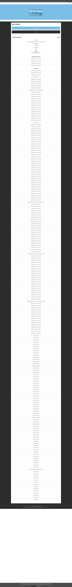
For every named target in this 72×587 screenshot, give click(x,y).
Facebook (70, 2)
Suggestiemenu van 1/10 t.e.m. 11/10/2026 (36, 63)
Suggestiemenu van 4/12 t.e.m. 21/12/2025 (36, 107)
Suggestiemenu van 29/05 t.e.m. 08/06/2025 (36, 135)
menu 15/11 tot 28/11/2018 (36, 430)
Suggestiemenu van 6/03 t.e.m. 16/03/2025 (36, 148)
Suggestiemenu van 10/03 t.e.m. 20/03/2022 (36, 296)
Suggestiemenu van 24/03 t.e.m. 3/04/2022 (36, 294)
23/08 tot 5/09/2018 (36, 441)
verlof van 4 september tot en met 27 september (36, 221)
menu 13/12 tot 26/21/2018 (36, 426)
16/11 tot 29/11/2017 (36, 477)
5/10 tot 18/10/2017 (36, 484)
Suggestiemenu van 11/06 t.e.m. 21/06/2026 (36, 79)
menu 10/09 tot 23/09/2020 (36, 344)
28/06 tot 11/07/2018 (36, 449)
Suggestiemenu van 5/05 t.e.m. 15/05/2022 (36, 288)
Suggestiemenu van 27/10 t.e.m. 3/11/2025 (36, 113)
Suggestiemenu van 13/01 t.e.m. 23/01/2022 (36, 305)
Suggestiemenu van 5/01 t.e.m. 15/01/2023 (36, 258)
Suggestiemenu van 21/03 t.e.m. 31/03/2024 (36, 195)
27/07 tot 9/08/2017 (36, 490)
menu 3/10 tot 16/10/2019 (36, 385)
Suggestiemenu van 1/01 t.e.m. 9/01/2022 (36, 307)
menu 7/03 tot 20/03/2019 (36, 413)
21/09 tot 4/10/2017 (36, 486)
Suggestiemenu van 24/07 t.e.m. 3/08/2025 (36, 128)
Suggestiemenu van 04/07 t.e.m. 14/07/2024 (36, 180)
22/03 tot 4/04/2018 (36, 462)
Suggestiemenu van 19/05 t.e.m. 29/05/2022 (36, 286)
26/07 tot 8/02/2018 (36, 445)
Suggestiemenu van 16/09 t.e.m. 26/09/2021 (36, 322)
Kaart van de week (36, 28)
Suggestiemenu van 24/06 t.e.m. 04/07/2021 (36, 333)
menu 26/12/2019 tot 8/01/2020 (36, 372)
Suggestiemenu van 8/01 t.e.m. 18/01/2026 (36, 102)
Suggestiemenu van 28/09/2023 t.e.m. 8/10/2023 (36, 219)
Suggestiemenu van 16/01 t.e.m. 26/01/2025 (36, 154)
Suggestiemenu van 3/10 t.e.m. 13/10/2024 (36, 169)
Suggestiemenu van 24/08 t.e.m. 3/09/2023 (36, 223)
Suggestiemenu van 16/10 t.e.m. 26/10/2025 (36, 115)
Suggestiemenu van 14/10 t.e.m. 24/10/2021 (36, 318)
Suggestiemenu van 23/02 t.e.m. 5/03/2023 (36, 251)
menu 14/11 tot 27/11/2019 (36, 378)
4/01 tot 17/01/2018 (36, 473)
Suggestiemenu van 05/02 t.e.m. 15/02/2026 (36, 98)
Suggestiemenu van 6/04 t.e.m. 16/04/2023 (36, 245)
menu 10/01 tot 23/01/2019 (36, 421)
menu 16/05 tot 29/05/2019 (36, 402)
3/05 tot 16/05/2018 (36, 456)
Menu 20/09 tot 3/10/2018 (36, 439)
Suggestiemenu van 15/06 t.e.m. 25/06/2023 (36, 232)
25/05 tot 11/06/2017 (36, 499)
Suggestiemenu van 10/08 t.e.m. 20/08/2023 (36, 225)
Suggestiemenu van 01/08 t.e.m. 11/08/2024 (36, 176)
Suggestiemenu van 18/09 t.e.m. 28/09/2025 (36, 120)
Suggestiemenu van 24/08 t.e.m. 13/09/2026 (36, 58)
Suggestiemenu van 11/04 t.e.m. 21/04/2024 (36, 193)
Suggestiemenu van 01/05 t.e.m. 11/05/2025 (36, 139)
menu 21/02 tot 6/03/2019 (36, 415)
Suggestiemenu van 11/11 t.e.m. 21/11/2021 (36, 314)
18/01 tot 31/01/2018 (36, 471)
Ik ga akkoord (34, 585)
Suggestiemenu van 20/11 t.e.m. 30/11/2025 (36, 109)
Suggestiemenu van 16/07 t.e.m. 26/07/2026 (36, 72)
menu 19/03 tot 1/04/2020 (36, 359)
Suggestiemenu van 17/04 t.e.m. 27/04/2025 (36, 141)
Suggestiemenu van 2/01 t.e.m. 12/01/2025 (36, 156)
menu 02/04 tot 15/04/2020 (36, 357)
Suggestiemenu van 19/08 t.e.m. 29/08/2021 (36, 324)
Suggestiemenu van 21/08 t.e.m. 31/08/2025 (36, 124)
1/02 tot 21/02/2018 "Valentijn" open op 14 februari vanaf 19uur (36, 469)
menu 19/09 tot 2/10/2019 (36, 387)
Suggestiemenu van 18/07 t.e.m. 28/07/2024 (36, 178)
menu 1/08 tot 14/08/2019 (36, 393)
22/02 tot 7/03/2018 (36, 467)
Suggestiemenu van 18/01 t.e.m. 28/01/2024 (36, 204)
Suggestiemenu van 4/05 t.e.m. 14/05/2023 (36, 240)
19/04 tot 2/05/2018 (36, 458)
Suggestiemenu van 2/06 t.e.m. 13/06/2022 (36, 283)
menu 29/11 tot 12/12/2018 (36, 428)
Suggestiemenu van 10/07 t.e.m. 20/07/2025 (36, 130)
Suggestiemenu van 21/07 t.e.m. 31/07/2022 (36, 277)
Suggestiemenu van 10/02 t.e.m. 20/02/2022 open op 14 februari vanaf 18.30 (36, 301)
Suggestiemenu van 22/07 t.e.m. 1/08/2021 (36, 329)
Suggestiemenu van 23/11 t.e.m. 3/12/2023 (36, 212)
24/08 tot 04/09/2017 (36, 488)
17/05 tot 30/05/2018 (36, 454)
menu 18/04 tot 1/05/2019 (36, 406)
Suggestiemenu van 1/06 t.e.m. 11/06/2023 (36, 236)
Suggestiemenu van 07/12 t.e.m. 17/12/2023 (36, 210)
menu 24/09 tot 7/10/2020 (36, 342)
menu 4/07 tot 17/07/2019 (36, 398)
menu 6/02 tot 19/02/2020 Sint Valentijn (36, 365)
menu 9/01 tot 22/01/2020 (36, 370)
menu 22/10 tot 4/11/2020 (36, 337)
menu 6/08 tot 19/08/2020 (36, 348)
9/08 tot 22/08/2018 (36, 443)
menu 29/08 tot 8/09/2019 (36, 389)
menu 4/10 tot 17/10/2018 (36, 436)
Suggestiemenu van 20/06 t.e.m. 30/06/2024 (36, 182)
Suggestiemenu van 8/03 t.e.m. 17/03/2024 (36, 197)
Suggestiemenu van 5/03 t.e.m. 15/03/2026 (36, 94)
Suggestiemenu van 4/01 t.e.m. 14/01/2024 (36, 206)
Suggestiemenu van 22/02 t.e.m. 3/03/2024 (36, 199)
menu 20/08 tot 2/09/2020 (36, 346)
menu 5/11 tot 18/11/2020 (36, 335)
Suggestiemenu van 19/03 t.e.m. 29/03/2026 (36, 92)
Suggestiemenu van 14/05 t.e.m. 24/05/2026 (36, 83)
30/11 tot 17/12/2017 (36, 475)
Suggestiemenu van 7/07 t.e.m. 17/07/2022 (36, 279)
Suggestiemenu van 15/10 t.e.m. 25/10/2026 (36, 65)
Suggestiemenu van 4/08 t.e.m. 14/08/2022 (36, 275)
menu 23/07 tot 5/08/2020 (36, 350)
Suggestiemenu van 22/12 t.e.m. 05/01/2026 (36, 105)
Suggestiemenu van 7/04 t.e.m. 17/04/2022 (36, 292)
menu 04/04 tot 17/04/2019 (36, 408)
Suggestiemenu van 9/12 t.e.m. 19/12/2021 (36, 309)
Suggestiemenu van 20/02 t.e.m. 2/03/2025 (36, 150)
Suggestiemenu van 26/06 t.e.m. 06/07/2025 (36, 133)
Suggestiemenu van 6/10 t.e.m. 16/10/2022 (36, 268)
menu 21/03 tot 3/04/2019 (36, 411)
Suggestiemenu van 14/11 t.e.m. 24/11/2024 (36, 163)
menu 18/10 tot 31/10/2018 (36, 434)
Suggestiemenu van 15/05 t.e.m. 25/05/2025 (36, 137)
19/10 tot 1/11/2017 (36, 482)
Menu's (36, 31)
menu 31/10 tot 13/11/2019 (36, 380)
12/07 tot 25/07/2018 (36, 447)
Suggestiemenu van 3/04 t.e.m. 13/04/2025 (36, 143)
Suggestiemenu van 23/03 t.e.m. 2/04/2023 (36, 247)
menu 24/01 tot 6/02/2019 (36, 419)
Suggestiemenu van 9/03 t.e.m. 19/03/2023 (36, 249)
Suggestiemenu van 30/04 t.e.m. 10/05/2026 (36, 85)
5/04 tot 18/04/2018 (36, 460)
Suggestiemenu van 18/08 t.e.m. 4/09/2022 (36, 273)
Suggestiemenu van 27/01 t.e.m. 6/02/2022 (36, 303)
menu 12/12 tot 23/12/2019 (36, 374)
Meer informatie (38, 585)
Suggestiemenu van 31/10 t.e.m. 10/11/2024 (36, 165)
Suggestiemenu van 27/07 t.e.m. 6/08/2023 (36, 227)
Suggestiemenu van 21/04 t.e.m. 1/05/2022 (36, 290)
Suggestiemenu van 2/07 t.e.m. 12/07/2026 (36, 74)
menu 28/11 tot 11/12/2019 (36, 376)
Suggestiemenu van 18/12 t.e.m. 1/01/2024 (36, 208)
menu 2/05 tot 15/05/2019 (36, 404)
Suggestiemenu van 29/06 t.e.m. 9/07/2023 (36, 234)
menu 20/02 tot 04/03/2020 (36, 363)
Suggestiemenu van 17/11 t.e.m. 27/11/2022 (36, 262)
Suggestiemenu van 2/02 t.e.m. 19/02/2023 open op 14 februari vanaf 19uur (36, 253)
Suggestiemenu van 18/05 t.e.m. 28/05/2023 (36, 238)
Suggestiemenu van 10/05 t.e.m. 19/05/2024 (36, 189)
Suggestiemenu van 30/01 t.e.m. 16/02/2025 (36, 152)
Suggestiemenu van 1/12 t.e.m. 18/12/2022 (36, 260)
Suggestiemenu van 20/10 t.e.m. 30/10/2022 (36, 266)
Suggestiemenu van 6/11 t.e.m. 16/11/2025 (36, 111)
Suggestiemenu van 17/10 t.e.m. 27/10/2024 (36, 167)
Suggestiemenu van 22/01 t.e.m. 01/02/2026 (36, 100)
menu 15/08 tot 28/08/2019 (36, 391)
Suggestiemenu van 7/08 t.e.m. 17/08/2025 (36, 126)
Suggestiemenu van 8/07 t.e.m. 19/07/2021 (36, 331)
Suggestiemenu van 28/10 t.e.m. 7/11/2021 (36, 316)
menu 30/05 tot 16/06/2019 (36, 400)
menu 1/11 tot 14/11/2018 (36, 432)
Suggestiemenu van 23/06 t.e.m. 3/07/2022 (36, 281)
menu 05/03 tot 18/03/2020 (36, 361)
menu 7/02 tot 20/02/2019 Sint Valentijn (36, 417)
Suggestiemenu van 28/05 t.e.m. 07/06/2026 (36, 81)
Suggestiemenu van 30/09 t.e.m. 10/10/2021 (36, 320)
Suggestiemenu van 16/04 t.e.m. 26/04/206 (36, 87)
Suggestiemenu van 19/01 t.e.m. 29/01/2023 (36, 255)
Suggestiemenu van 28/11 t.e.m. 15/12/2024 (36, 161)
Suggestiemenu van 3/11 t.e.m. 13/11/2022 (36, 264)
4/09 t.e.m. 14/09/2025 (36, 122)
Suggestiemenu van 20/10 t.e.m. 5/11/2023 (36, 217)
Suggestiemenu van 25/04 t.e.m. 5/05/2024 (36, 191)
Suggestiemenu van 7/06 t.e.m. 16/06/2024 (36, 184)
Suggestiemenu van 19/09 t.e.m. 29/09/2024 (36, 171)
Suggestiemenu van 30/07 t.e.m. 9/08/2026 (36, 70)
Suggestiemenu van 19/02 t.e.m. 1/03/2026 (36, 96)
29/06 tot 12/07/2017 (36, 497)
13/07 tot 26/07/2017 (36, 495)
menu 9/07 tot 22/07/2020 (36, 352)
